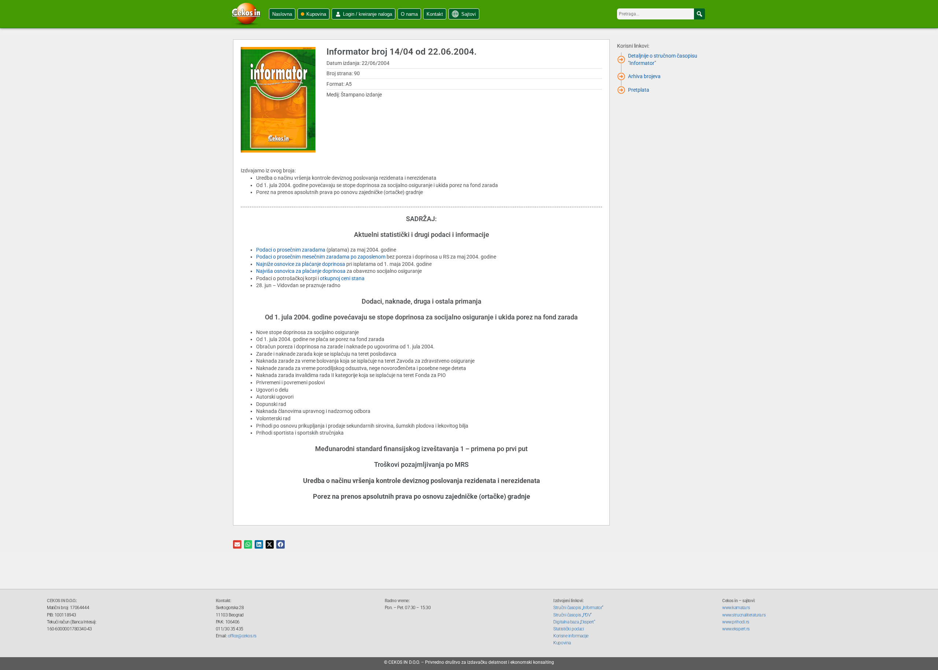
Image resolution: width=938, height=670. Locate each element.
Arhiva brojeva (644, 76)
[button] (699, 13)
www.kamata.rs (736, 607)
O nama (409, 14)
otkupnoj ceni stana (342, 278)
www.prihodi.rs (735, 622)
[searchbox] (661, 13)
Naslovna (282, 14)
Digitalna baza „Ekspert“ (574, 622)
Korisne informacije (570, 635)
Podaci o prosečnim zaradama (290, 250)
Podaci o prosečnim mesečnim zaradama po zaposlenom (320, 257)
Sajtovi (468, 14)
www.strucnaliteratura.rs (743, 615)
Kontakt (434, 14)
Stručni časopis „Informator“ (578, 607)
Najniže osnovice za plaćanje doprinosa (300, 264)
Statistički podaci (568, 628)
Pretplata (638, 90)
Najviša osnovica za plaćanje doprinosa (301, 271)
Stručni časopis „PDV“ (572, 615)
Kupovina (316, 14)
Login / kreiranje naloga (367, 14)
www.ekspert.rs (736, 628)
